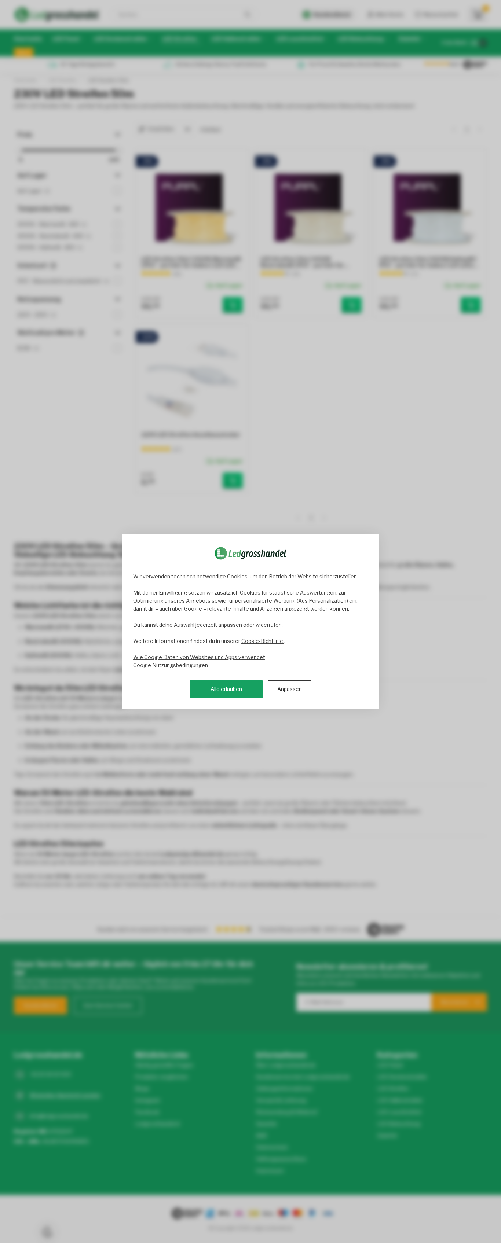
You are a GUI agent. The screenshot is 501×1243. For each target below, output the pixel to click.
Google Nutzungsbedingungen (170, 665)
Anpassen (289, 689)
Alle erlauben (226, 689)
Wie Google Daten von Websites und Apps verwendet (199, 657)
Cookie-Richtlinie (262, 641)
